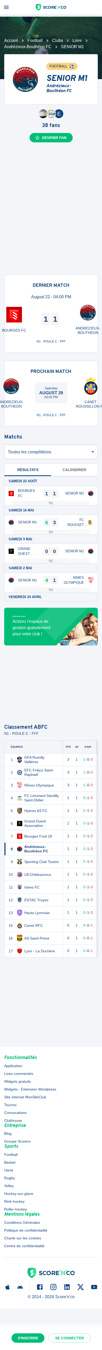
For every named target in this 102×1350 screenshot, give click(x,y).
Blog (8, 1133)
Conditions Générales (22, 1222)
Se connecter (69, 1338)
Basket (9, 1162)
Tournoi (10, 1105)
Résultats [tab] (27, 470)
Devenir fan (54, 138)
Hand (8, 1170)
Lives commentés (18, 1074)
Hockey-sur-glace (18, 1193)
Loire (77, 40)
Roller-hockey (15, 1209)
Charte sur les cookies (22, 1238)
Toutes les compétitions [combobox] (29, 452)
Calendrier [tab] (74, 470)
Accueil (11, 40)
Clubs (57, 40)
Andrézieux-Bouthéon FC (28, 47)
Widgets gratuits (17, 1081)
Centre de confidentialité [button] (24, 1246)
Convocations (15, 1113)
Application (13, 1066)
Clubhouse (13, 1120)
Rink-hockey (14, 1201)
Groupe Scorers (17, 1141)
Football (35, 40)
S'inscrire (28, 1338)
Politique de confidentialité (25, 1230)
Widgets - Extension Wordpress (30, 1089)
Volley (9, 1186)
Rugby (9, 1178)
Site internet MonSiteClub (25, 1097)
